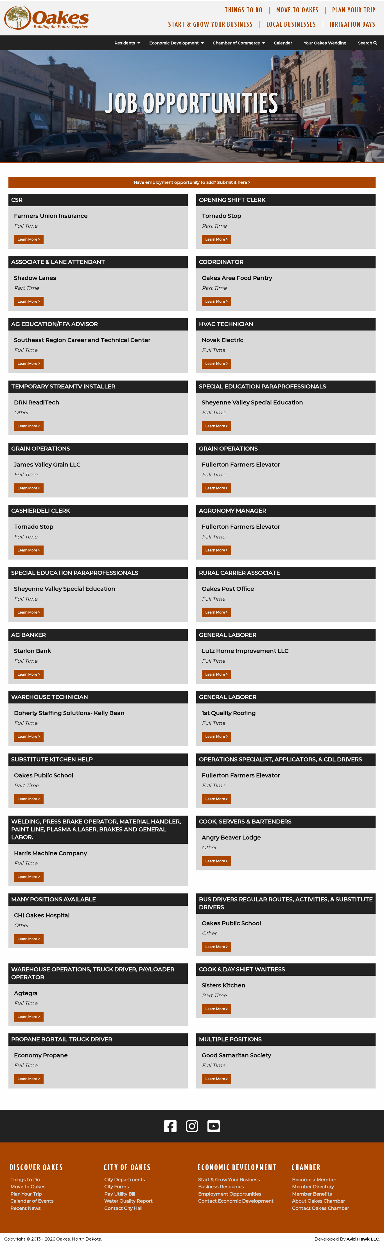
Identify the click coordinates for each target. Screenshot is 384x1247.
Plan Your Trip (354, 10)
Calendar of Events (32, 1201)
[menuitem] (124, 43)
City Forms (116, 1186)
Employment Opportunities (229, 1194)
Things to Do (244, 10)
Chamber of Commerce (236, 43)
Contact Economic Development (236, 1201)
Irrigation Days (353, 24)
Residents (124, 43)
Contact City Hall (123, 1208)
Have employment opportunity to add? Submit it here (191, 182)
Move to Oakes (28, 1186)
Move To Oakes (297, 10)
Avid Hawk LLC (363, 1239)
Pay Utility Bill (119, 1194)
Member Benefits (312, 1194)
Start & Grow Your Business (210, 24)
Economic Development (174, 43)
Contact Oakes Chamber (320, 1208)
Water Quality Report (128, 1201)
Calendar (283, 43)
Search (365, 43)
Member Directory (313, 1186)
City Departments (124, 1179)
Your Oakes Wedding (325, 43)
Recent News (25, 1208)
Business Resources (221, 1186)
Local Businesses (291, 24)
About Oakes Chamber (318, 1201)
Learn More (28, 239)
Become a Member (314, 1179)
